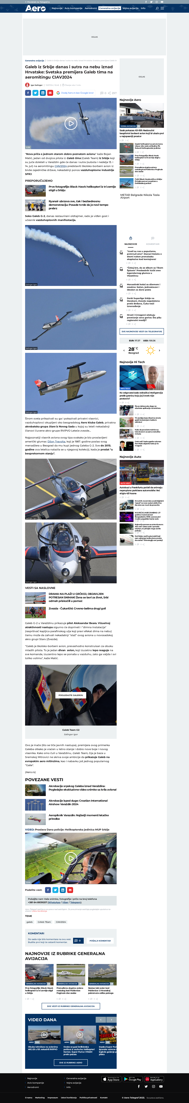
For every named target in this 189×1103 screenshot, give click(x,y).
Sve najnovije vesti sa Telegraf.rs (142, 331)
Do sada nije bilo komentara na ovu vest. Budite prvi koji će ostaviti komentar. (49, 941)
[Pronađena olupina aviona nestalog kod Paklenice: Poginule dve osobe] (71, 974)
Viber (65, 902)
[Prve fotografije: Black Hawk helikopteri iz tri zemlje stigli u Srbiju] (35, 191)
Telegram (75, 902)
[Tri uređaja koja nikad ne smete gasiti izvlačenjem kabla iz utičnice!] (126, 422)
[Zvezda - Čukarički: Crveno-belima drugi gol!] (35, 612)
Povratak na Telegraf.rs (38, 2)
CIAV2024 (61, 166)
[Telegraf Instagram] (157, 2)
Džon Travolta (56, 441)
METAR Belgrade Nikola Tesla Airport (140, 196)
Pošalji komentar (100, 941)
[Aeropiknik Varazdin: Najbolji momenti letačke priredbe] (35, 819)
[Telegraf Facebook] (146, 2)
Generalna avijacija (34, 60)
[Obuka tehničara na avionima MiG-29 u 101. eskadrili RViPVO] (44, 1035)
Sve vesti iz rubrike (71, 1006)
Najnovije (130, 100)
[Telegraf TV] (162, 2)
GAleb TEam (44, 922)
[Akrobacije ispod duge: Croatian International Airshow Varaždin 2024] (35, 805)
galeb (30, 922)
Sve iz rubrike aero (70, 1062)
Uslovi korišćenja (39, 911)
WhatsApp (54, 902)
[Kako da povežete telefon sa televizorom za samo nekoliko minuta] (126, 434)
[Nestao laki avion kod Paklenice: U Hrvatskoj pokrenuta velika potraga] (102, 974)
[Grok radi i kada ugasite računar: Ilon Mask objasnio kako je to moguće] (126, 446)
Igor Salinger (37, 85)
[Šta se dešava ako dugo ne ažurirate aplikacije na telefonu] (126, 410)
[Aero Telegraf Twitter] (151, 2)
